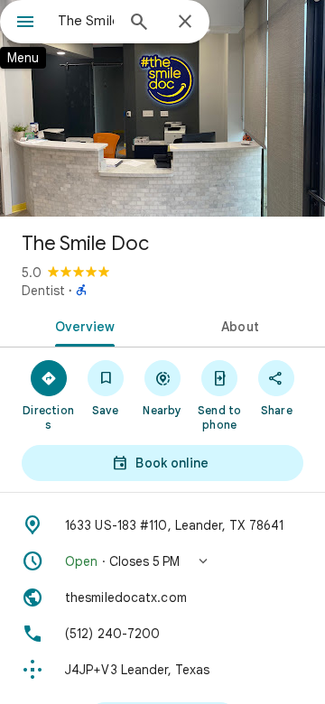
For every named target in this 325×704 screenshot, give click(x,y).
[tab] (82, 325)
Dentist (43, 291)
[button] (162, 561)
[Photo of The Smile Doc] (162, 108)
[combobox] (86, 21)
